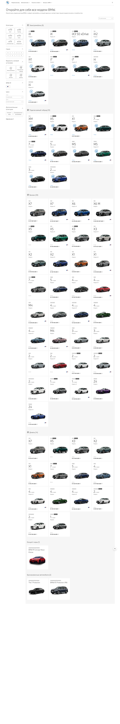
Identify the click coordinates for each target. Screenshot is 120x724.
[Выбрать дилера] (112, 2)
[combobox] (114, 548)
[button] (22, 25)
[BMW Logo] (7, 2)
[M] (8, 86)
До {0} (7, 99)
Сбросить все (9, 119)
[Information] (37, 51)
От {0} (7, 94)
